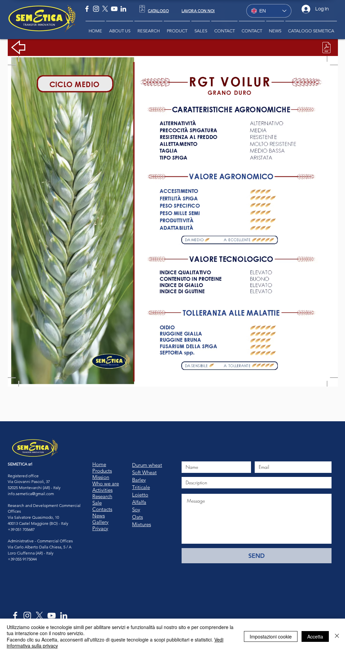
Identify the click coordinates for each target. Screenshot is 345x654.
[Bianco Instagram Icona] (96, 9)
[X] (105, 9)
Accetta (315, 636)
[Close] (337, 636)
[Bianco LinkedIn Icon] (123, 9)
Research (102, 496)
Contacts (102, 509)
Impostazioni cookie (271, 636)
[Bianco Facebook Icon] (87, 9)
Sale (97, 503)
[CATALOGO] (142, 9)
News (98, 515)
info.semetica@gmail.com (31, 493)
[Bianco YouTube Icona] (114, 9)
